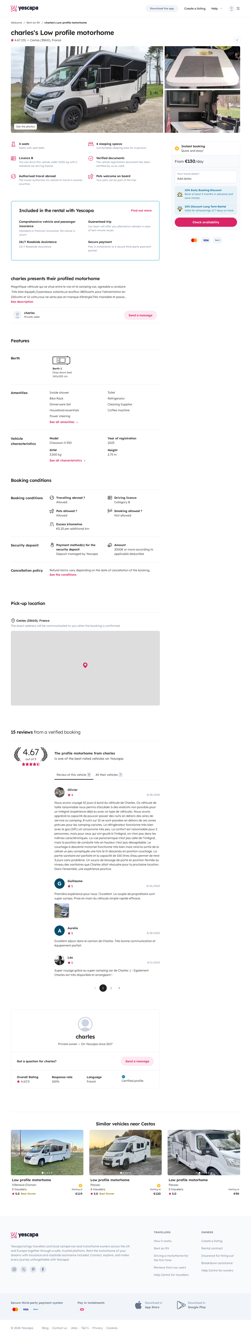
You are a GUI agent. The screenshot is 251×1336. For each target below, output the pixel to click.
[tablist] (107, 776)
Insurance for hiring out (217, 1255)
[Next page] (119, 988)
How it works (163, 1241)
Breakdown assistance (217, 1263)
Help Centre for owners (217, 1270)
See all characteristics (66, 460)
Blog (45, 1328)
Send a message (140, 315)
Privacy (97, 1328)
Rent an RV (161, 1248)
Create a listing (194, 8)
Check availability (206, 222)
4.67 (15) (20, 40)
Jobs (74, 1328)
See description (22, 301)
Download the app (162, 8)
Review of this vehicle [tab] (73, 775)
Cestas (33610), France (45, 40)
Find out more (141, 210)
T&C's (85, 1328)
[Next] (79, 1152)
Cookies (112, 1328)
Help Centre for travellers (171, 1275)
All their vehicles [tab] (108, 775)
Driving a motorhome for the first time (171, 1258)
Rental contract (212, 1248)
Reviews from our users (170, 1267)
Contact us (59, 1328)
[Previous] (15, 1152)
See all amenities (62, 422)
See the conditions (63, 574)
